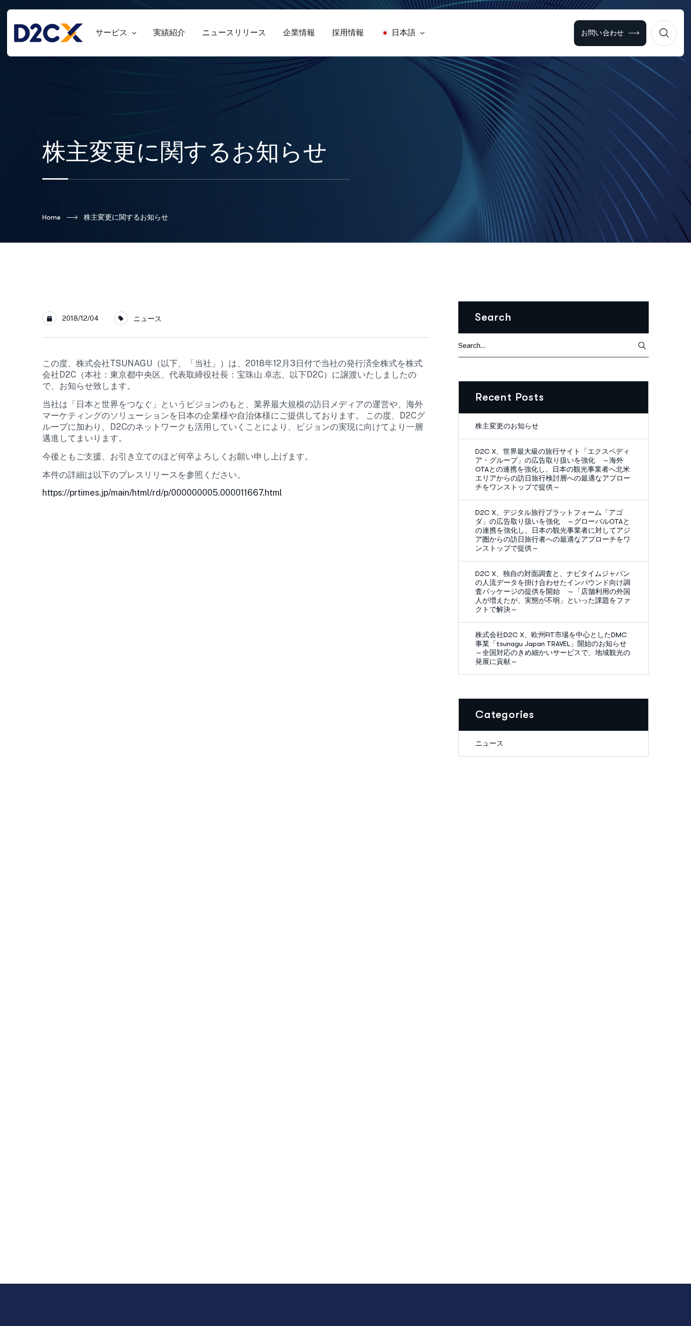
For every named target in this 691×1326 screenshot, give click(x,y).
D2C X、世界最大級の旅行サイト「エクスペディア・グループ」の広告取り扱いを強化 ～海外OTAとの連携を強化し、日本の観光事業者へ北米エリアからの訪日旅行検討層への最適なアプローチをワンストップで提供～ (552, 469)
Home (51, 217)
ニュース (147, 319)
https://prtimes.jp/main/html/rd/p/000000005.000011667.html (162, 492)
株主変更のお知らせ (507, 426)
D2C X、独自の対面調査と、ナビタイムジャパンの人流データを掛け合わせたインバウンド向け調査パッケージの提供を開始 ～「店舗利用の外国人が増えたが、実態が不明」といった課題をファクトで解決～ (552, 591)
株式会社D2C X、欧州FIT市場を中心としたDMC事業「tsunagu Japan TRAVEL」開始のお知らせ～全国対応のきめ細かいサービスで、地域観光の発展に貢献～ (552, 648)
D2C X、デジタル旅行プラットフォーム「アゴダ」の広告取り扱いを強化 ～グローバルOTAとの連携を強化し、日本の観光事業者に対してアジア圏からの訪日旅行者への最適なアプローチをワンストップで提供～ (552, 530)
